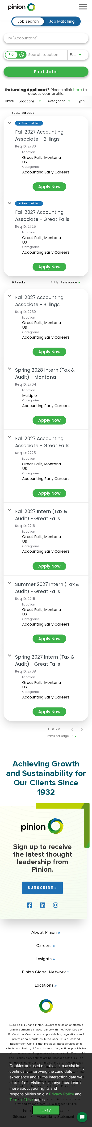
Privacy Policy (61, 1094)
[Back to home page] (42, 833)
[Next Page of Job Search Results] (82, 729)
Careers (44, 945)
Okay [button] (46, 1110)
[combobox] (43, 38)
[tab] (28, 21)
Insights (44, 958)
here (77, 90)
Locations (44, 985)
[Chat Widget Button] (82, 1117)
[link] (46, 156)
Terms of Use (21, 1099)
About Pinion (44, 932)
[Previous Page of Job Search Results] (72, 729)
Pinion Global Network (44, 972)
